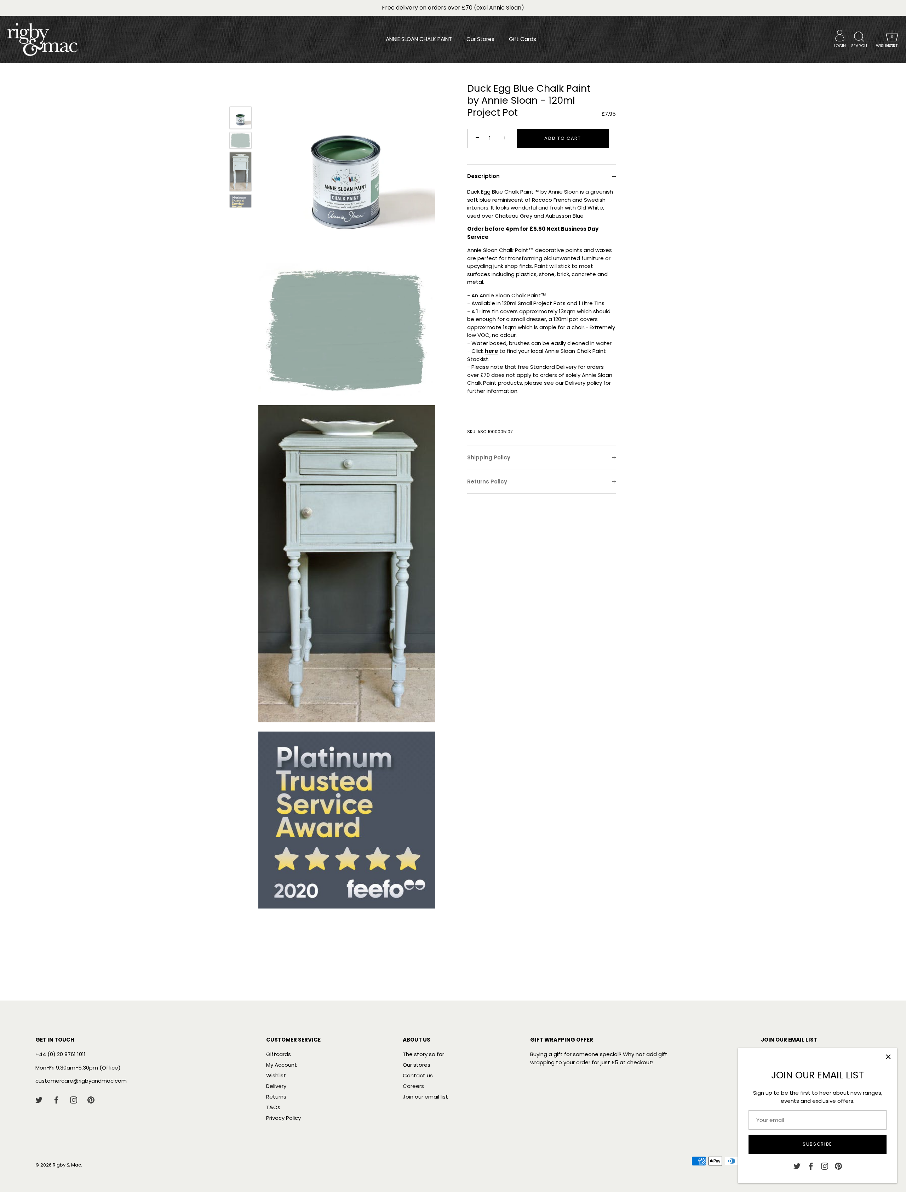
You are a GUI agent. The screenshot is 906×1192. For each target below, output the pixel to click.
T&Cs (273, 1107)
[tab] (541, 317)
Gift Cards (522, 39)
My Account (281, 1064)
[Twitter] (797, 1165)
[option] (240, 119)
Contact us (418, 1075)
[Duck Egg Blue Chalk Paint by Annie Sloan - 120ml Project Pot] (240, 118)
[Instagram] (824, 1165)
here (491, 351)
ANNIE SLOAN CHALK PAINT (419, 39)
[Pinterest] (838, 1165)
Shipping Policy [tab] (488, 457)
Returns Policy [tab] (487, 481)
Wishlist (276, 1075)
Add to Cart (562, 138)
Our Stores (480, 39)
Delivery (276, 1086)
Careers (413, 1086)
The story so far (423, 1054)
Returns (276, 1096)
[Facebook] (810, 1165)
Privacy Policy (283, 1118)
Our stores (416, 1064)
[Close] (888, 1057)
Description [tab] (483, 176)
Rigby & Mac (67, 1165)
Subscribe (817, 1144)
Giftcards (278, 1054)
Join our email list (425, 1096)
